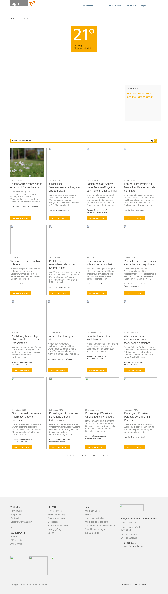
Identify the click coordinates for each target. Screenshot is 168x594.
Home (13, 18)
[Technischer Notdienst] (165, 559)
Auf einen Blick (92, 511)
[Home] (76, 5)
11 (94, 455)
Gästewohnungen (56, 518)
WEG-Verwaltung (56, 514)
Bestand (14, 518)
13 (102, 455)
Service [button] (131, 5)
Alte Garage (16, 544)
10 (89, 455)
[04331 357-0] (165, 549)
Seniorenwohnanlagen (21, 522)
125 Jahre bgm (92, 533)
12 (98, 455)
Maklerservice (55, 511)
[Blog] (165, 564)
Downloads (53, 522)
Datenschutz (141, 584)
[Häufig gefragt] (165, 569)
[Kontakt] (165, 554)
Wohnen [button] (88, 5)
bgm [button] (143, 5)
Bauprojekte (16, 514)
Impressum (126, 584)
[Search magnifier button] (153, 5)
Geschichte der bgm (95, 529)
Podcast (14, 536)
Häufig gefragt (55, 529)
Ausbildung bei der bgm (96, 522)
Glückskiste (16, 540)
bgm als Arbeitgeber (94, 518)
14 (107, 455)
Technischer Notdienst (59, 525)
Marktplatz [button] (114, 5)
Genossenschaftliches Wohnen (100, 525)
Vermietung (16, 511)
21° (99, 5)
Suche (51, 533)
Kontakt (88, 514)
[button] (5, 90)
